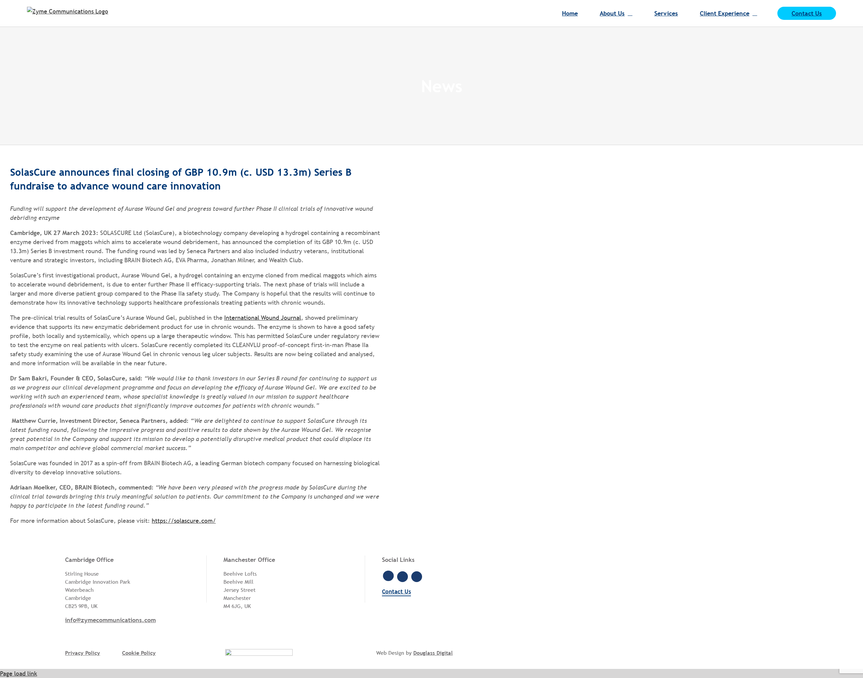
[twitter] (388, 576)
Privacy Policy (82, 652)
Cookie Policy (139, 652)
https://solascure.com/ (184, 520)
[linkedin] (402, 576)
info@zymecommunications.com (110, 620)
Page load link (18, 673)
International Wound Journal (262, 317)
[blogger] (416, 576)
